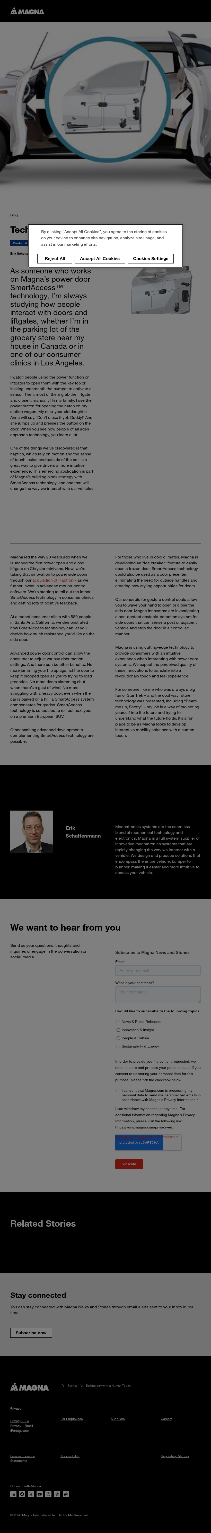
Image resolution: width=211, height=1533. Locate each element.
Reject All (55, 258)
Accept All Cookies (100, 258)
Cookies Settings (150, 258)
